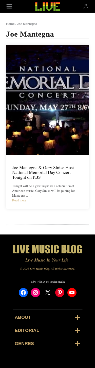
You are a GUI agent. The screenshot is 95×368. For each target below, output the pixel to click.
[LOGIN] (86, 6)
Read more (19, 200)
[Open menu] (9, 6)
